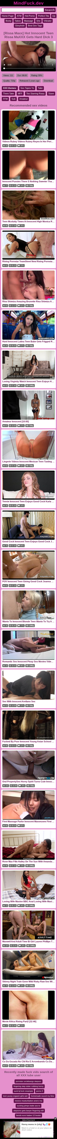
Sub (13, 99)
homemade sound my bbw (42, 1096)
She (38, 21)
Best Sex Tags (35, 25)
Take (40, 88)
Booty (8, 21)
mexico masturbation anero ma (28, 1101)
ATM (19, 16)
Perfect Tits (43, 16)
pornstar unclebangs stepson (28, 1081)
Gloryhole (20, 25)
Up (53, 16)
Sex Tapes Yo (27, 88)
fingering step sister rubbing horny (28, 1086)
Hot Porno (30, 16)
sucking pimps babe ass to (28, 1106)
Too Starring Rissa (35, 93)
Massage (28, 21)
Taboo (18, 21)
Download (48, 81)
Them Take (8, 93)
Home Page (8, 16)
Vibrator (47, 21)
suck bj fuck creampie (23, 1091)
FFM (5, 99)
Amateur (23, 99)
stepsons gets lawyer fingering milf (28, 1110)
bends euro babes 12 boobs (28, 1115)
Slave (51, 93)
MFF (20, 93)
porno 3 (39, 1091)
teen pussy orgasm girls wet (15, 1096)
